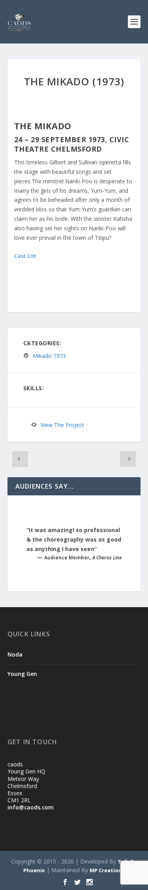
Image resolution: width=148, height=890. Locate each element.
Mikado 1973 (49, 355)
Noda (14, 654)
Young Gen (22, 673)
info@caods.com (30, 807)
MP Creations (107, 870)
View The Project (62, 425)
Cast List (25, 256)
